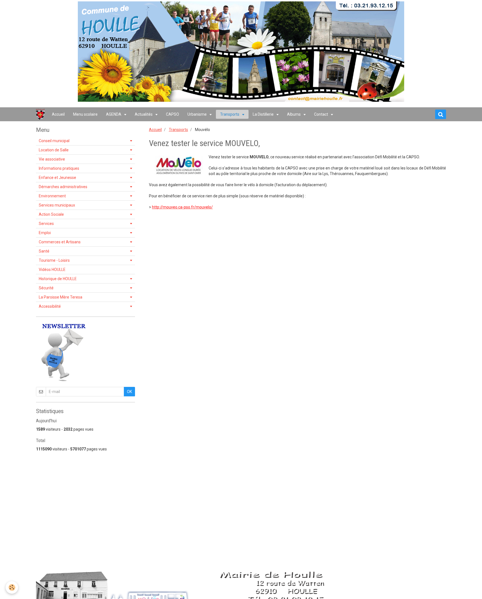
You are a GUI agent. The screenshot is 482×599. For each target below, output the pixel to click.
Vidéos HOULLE (52, 269)
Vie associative (52, 159)
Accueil (58, 114)
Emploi (45, 233)
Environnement (52, 196)
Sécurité (46, 288)
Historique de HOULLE (58, 279)
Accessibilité (50, 306)
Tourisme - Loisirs (54, 260)
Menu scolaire (85, 114)
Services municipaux (57, 205)
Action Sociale (51, 214)
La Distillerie (263, 114)
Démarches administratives (63, 187)
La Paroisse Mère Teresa (60, 297)
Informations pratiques (59, 168)
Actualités (144, 114)
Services (46, 223)
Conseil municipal (54, 141)
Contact (321, 114)
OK (129, 391)
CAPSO (172, 114)
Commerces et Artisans (60, 242)
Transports (230, 114)
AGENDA (114, 114)
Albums (294, 114)
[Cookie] (12, 587)
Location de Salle (54, 150)
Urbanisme (197, 114)
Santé (44, 251)
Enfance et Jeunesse (57, 177)
